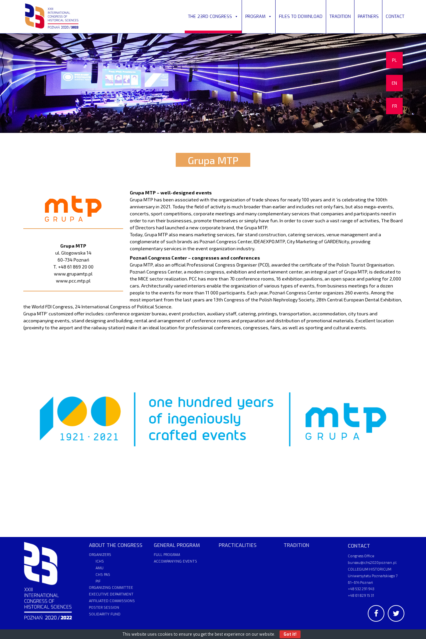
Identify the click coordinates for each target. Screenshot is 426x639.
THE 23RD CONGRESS (210, 16)
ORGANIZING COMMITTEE (111, 587)
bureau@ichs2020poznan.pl (372, 562)
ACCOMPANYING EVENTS (175, 561)
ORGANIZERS (100, 554)
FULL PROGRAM (167, 554)
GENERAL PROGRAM (177, 545)
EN (394, 83)
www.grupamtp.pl (73, 273)
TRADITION (340, 16)
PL (394, 60)
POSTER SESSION (104, 607)
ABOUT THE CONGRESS (115, 545)
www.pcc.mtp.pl (73, 280)
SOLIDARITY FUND (104, 614)
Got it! (290, 634)
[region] (213, 83)
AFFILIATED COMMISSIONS (112, 600)
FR (394, 106)
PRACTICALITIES (238, 545)
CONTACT (395, 16)
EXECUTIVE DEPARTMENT (111, 594)
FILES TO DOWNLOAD (300, 16)
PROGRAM (255, 16)
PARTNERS (368, 16)
